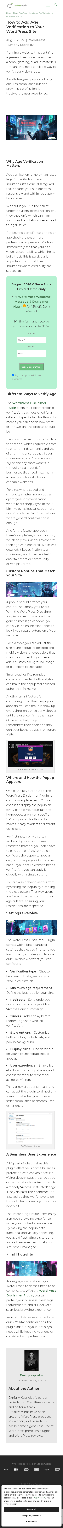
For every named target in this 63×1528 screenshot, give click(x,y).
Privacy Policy (39, 1498)
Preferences (31, 1521)
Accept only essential (31, 1515)
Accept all (31, 1509)
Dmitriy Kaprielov (21, 45)
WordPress (37, 40)
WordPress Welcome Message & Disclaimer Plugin (32, 301)
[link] (24, 306)
